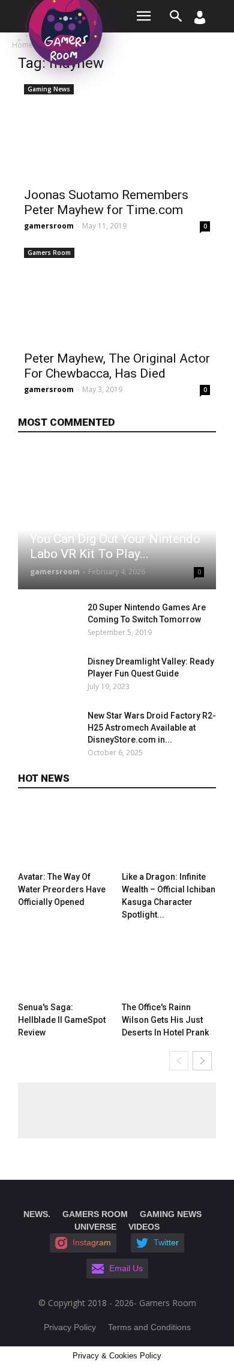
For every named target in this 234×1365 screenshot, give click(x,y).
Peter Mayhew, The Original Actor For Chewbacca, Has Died (117, 366)
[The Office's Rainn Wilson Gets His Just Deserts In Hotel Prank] (169, 965)
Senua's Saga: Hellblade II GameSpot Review (62, 1019)
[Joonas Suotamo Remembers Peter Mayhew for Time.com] (117, 130)
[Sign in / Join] (199, 20)
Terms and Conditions (149, 1327)
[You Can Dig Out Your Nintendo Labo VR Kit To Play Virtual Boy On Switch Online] (117, 518)
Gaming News (49, 89)
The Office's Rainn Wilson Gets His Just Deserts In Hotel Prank (165, 1019)
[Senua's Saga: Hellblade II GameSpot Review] (65, 965)
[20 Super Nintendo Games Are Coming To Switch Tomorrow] (49, 622)
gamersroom (49, 226)
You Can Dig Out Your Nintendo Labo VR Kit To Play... (115, 546)
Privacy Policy (70, 1327)
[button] (176, 16)
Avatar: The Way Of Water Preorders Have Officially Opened (62, 889)
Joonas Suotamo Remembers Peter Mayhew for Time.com (106, 202)
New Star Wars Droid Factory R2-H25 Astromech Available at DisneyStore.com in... (152, 727)
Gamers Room (49, 252)
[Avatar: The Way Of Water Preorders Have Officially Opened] (65, 835)
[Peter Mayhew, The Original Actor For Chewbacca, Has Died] (117, 293)
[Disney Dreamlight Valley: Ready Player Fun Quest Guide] (49, 676)
